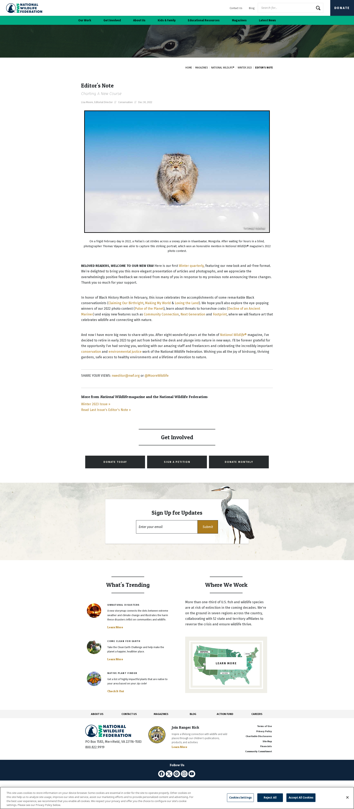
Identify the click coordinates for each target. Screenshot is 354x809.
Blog (251, 8)
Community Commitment (258, 751)
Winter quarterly (191, 266)
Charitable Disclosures (259, 736)
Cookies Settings (240, 797)
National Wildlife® (222, 67)
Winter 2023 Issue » (95, 404)
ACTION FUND (225, 714)
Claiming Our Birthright (125, 303)
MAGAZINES (161, 714)
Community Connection (161, 314)
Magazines (201, 67)
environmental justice (125, 352)
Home (188, 67)
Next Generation (192, 314)
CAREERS (256, 714)
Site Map (267, 741)
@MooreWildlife (157, 376)
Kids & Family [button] (167, 20)
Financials (266, 746)
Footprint (220, 314)
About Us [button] (139, 20)
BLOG (193, 714)
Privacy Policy (264, 731)
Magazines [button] (239, 20)
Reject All (270, 797)
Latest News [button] (267, 20)
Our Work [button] (84, 20)
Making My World (158, 303)
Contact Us (236, 8)
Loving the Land (187, 303)
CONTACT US (129, 714)
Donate (342, 8)
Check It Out (115, 691)
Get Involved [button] (112, 20)
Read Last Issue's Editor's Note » (106, 410)
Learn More (115, 627)
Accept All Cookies (301, 797)
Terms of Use (264, 726)
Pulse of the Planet (149, 309)
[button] (207, 527)
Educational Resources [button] (204, 20)
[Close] (347, 797)
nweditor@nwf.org (126, 376)
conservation (91, 352)
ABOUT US (97, 714)
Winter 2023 (245, 67)
